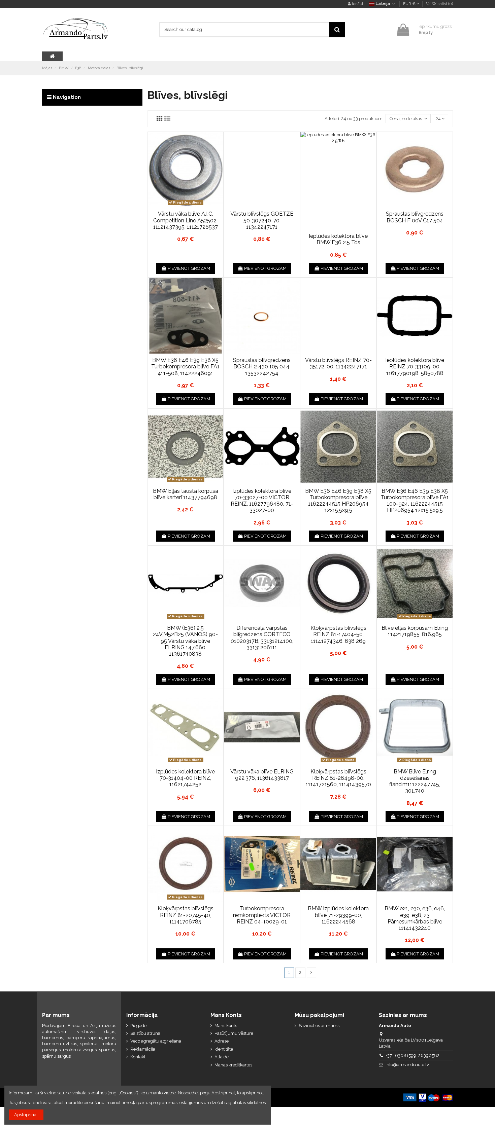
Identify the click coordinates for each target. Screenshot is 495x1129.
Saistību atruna (145, 1033)
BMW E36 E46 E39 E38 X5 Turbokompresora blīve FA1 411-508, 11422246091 (185, 366)
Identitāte (223, 1049)
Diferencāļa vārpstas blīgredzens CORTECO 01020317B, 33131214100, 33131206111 (262, 638)
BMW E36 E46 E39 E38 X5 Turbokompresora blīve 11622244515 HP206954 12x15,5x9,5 (338, 501)
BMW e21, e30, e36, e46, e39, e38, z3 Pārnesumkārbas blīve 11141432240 (415, 918)
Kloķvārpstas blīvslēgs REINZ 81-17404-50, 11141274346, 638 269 (338, 634)
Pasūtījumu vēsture (233, 1033)
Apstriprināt (26, 1114)
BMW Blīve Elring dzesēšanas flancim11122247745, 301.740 (414, 781)
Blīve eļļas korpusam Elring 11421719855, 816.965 (415, 631)
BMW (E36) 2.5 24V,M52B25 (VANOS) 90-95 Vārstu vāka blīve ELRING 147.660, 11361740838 (185, 641)
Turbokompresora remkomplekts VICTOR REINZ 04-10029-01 (262, 914)
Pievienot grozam (189, 268)
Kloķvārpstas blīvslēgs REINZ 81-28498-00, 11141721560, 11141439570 (338, 778)
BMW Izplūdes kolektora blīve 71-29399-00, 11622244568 (338, 914)
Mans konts (225, 1025)
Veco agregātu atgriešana (155, 1041)
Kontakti (138, 1056)
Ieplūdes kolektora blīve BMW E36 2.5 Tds (338, 239)
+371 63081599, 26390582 (412, 1055)
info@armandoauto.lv (407, 1064)
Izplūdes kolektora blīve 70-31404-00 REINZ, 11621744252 (185, 778)
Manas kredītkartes (233, 1064)
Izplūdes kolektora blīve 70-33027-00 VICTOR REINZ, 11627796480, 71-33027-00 (262, 501)
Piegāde (138, 1025)
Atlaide (221, 1056)
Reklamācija (142, 1049)
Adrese (221, 1041)
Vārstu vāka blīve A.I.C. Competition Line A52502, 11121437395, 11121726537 (185, 220)
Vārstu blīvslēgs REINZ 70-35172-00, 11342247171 (338, 363)
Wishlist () (442, 3)
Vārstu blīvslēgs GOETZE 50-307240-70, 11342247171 (261, 220)
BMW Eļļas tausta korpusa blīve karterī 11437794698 (185, 494)
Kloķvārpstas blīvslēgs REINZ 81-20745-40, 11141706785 (185, 914)
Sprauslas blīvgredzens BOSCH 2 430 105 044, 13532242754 (262, 366)
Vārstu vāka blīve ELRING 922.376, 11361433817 (262, 774)
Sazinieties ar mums (319, 1025)
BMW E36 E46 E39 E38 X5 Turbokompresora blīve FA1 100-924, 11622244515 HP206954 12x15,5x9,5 (415, 501)
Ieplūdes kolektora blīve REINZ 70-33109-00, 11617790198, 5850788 (414, 366)
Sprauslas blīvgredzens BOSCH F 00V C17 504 (414, 217)
